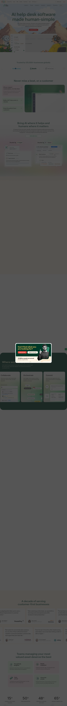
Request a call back (32, 352)
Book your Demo (22, 352)
